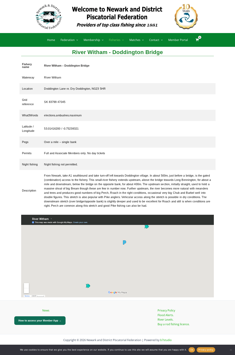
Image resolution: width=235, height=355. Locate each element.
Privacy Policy (166, 310)
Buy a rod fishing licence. (174, 324)
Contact (154, 40)
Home (51, 40)
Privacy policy (205, 349)
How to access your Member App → (39, 320)
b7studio (165, 340)
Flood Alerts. (166, 315)
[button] (76, 40)
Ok (191, 349)
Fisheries (114, 40)
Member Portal (178, 40)
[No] (230, 350)
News (45, 310)
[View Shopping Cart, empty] (197, 40)
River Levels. (165, 319)
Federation (68, 40)
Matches (134, 40)
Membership (92, 40)
